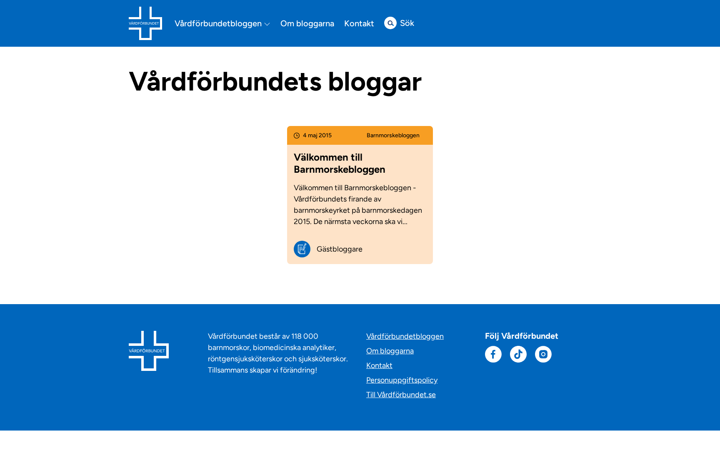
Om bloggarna (307, 23)
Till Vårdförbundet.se (401, 394)
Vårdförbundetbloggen (219, 24)
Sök (407, 23)
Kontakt (359, 23)
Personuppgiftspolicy (402, 380)
